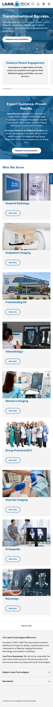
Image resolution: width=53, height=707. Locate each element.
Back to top (26, 626)
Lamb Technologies (15, 701)
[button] (43, 4)
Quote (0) (51, 178)
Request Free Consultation (17, 39)
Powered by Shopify (29, 701)
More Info (13, 213)
